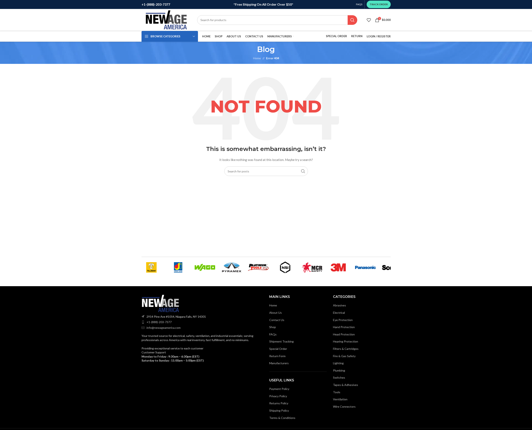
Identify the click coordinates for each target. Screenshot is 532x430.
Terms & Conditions (282, 418)
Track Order (379, 4)
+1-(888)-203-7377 (159, 322)
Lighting (338, 363)
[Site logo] (166, 19)
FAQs (273, 334)
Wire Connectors (344, 406)
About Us (275, 312)
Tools (336, 392)
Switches (339, 377)
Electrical (339, 312)
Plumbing (339, 370)
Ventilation (340, 399)
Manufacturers (279, 363)
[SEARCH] (352, 20)
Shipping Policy (279, 410)
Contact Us (276, 320)
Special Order (336, 36)
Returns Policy (278, 403)
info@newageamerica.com (164, 327)
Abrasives (339, 305)
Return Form (277, 356)
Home (273, 305)
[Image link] (160, 303)
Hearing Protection (345, 341)
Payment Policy (279, 389)
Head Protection (344, 334)
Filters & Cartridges (345, 348)
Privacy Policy (278, 396)
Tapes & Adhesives (345, 385)
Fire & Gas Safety (344, 356)
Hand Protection (344, 327)
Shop (272, 327)
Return (356, 36)
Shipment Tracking (281, 341)
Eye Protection (343, 320)
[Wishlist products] (369, 20)
